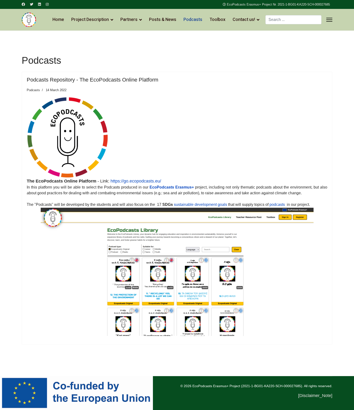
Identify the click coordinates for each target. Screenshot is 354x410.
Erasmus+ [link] (184, 187)
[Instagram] (47, 4)
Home (58, 20)
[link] (162, 187)
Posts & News (162, 20)
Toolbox (217, 20)
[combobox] (293, 19)
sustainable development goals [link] (200, 204)
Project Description (90, 20)
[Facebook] (23, 4)
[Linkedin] (39, 4)
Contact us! (244, 20)
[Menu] (329, 20)
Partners (129, 20)
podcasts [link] (277, 204)
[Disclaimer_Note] (315, 395)
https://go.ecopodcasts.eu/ (136, 181)
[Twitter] (31, 4)
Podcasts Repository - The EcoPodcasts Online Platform (92, 80)
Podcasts (193, 20)
